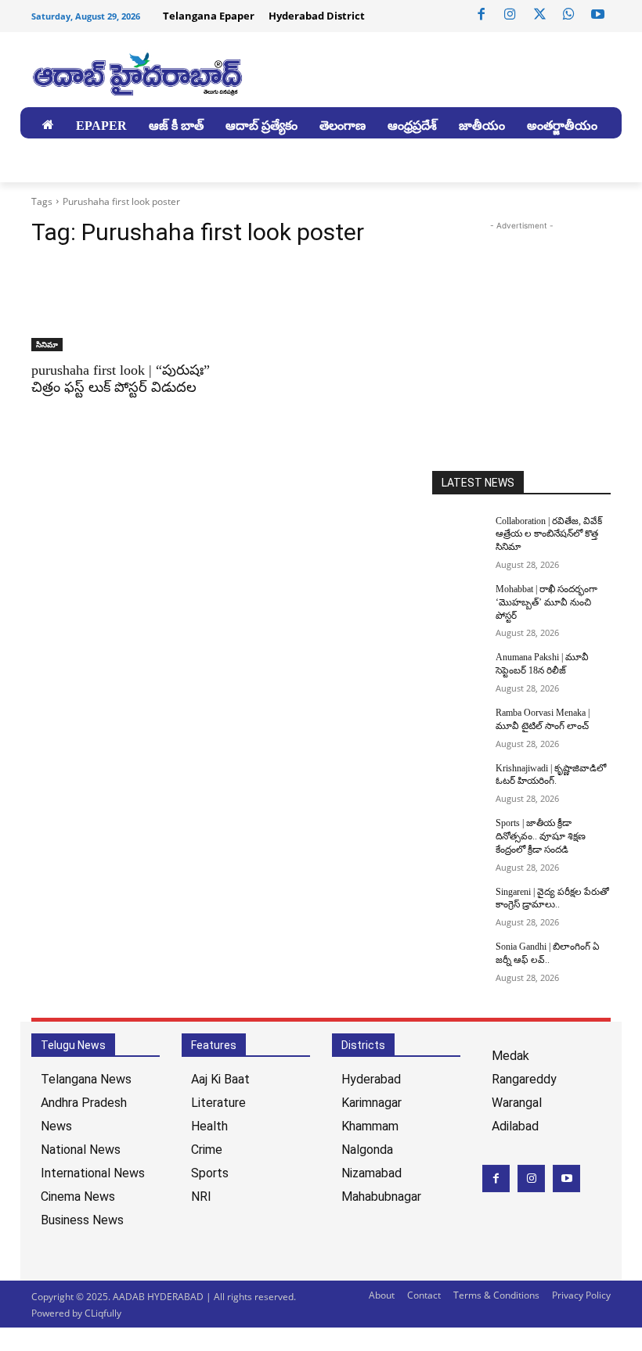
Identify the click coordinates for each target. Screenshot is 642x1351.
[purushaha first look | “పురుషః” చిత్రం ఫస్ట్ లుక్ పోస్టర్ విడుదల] (120, 306)
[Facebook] (481, 14)
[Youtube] (598, 14)
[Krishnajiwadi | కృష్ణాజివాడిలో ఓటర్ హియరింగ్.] (458, 780)
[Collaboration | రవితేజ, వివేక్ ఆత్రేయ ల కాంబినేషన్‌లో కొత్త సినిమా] (458, 533)
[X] (539, 14)
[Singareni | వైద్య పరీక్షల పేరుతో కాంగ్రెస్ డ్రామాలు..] (458, 904)
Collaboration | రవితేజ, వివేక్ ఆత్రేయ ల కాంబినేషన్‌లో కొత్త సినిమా (549, 534)
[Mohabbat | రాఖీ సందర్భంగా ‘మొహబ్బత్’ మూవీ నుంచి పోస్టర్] (458, 601)
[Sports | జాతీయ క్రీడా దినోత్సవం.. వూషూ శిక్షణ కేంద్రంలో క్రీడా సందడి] (458, 835)
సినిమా (47, 344)
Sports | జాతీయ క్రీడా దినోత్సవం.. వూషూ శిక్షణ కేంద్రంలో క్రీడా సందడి (541, 836)
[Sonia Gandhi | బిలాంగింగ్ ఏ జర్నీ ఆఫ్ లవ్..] (458, 959)
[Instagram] (510, 14)
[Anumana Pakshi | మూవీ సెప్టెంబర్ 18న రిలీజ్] (458, 669)
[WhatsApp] (568, 14)
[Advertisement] (537, 331)
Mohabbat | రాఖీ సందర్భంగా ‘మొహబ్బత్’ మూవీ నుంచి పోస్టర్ (546, 602)
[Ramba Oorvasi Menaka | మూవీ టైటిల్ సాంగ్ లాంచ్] (458, 725)
